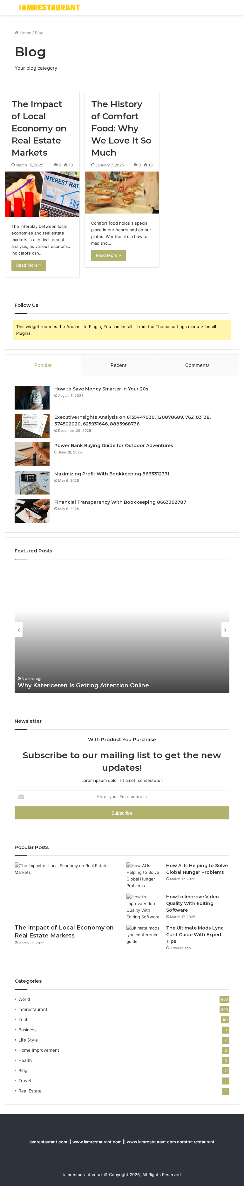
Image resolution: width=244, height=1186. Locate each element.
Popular (43, 365)
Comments (197, 365)
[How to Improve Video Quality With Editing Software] (143, 907)
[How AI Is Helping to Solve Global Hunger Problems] (143, 875)
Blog (22, 1070)
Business (27, 1029)
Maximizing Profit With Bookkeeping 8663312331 (111, 474)
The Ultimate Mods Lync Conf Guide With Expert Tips (195, 934)
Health (25, 1060)
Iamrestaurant (32, 1009)
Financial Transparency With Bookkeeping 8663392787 (120, 502)
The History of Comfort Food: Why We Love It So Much (121, 128)
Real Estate (30, 1090)
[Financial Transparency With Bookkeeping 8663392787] (32, 511)
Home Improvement (38, 1050)
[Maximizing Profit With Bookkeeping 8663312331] (32, 483)
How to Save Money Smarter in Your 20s (101, 389)
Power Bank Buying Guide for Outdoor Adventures (113, 445)
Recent (118, 365)
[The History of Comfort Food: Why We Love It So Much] (122, 193)
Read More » (28, 265)
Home (24, 32)
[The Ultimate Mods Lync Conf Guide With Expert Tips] (143, 937)
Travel (24, 1080)
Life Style (28, 1039)
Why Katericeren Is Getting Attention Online (83, 685)
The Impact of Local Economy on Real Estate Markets (38, 128)
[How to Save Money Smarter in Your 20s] (32, 398)
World (24, 999)
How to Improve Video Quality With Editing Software (192, 903)
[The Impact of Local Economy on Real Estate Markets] (42, 194)
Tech (23, 1019)
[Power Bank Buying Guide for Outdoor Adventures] (32, 454)
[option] (122, 629)
